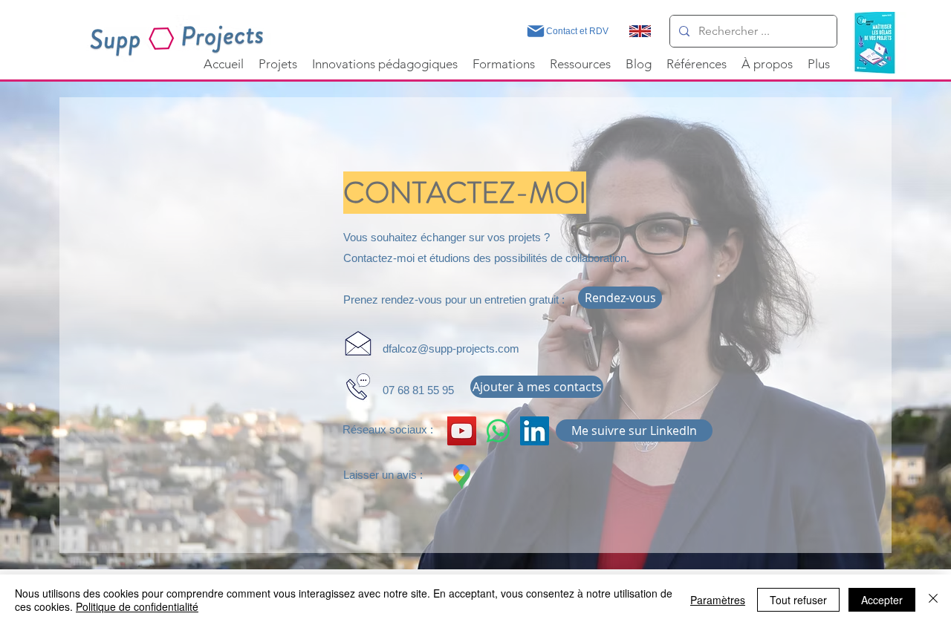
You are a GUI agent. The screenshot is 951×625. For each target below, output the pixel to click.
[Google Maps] (461, 476)
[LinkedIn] (534, 430)
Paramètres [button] (717, 599)
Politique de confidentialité (137, 606)
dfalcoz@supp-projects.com (451, 348)
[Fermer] (933, 599)
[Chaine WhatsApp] (498, 430)
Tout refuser (798, 599)
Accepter (882, 599)
